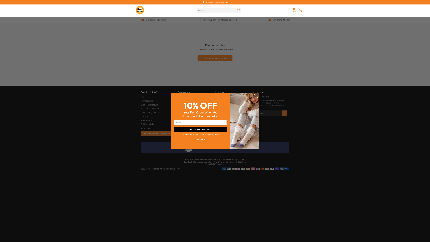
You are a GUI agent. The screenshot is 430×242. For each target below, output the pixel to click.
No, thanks (200, 139)
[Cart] (300, 10)
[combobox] (216, 10)
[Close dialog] (256, 96)
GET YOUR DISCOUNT (200, 129)
